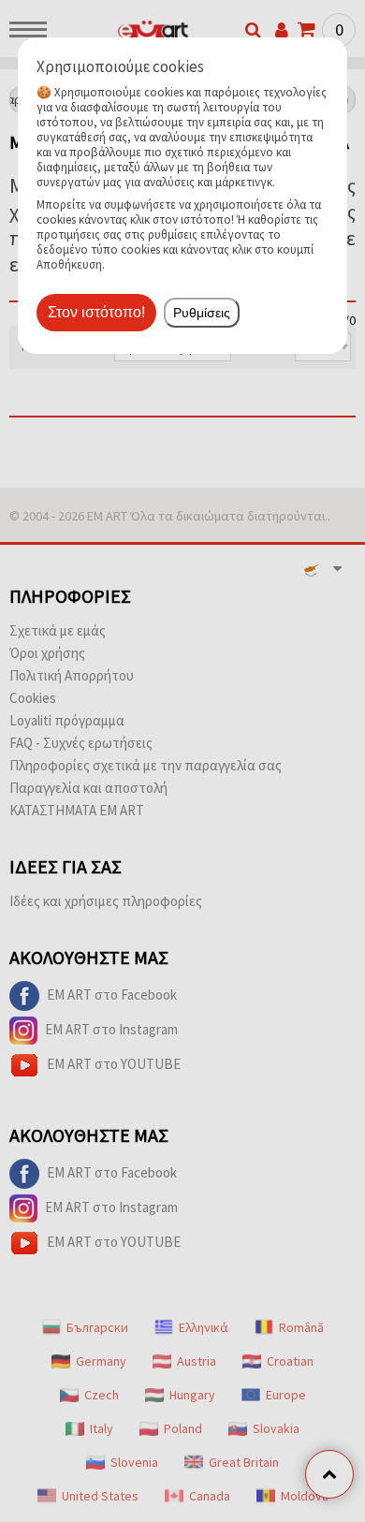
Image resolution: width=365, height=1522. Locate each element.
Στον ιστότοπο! (96, 312)
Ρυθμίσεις (201, 312)
